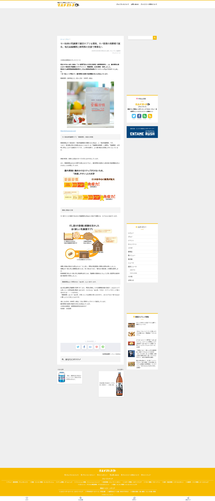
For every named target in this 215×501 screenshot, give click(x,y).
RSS (150, 118)
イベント (131, 240)
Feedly (144, 118)
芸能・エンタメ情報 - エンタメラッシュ (42, 482)
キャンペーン (132, 244)
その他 (130, 276)
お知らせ (131, 280)
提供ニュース (132, 266)
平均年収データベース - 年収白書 (96, 491)
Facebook (139, 118)
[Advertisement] (107, 21)
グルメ (113, 354)
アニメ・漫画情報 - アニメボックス (18, 482)
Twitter (134, 118)
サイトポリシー (103, 475)
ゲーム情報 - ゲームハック (64, 482)
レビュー (131, 233)
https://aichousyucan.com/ (68, 131)
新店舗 (130, 259)
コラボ (130, 248)
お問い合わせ (135, 4)
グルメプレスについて (122, 4)
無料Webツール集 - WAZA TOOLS (118, 491)
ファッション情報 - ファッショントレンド (88, 482)
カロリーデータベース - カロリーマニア (72, 491)
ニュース (131, 263)
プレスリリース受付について (149, 4)
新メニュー (131, 255)
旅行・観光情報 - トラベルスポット (174, 482)
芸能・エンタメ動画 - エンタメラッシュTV (125, 484)
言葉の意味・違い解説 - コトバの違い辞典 (144, 491)
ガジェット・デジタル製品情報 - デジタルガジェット (94, 484)
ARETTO (132, 270)
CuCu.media (133, 273)
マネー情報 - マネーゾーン (152, 482)
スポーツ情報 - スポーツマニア (133, 482)
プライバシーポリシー (88, 475)
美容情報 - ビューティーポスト (112, 482)
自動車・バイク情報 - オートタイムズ (197, 482)
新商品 (118, 354)
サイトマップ (146, 475)
